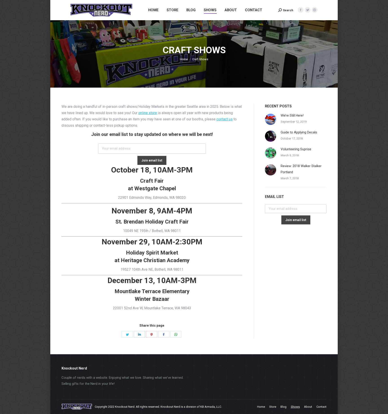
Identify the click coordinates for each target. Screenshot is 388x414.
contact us (224, 119)
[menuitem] (153, 10)
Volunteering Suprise (296, 149)
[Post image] (270, 119)
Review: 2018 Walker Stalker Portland (301, 169)
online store (147, 113)
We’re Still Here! (292, 115)
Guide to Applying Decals (299, 132)
